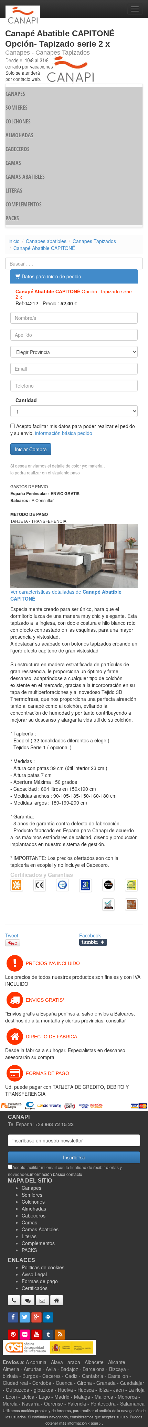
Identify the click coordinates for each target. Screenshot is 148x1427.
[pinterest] (13, 1334)
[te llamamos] (14, 1300)
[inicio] (56, 1300)
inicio (14, 241)
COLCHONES (18, 121)
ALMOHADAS (19, 135)
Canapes (31, 1187)
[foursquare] (48, 1317)
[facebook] (13, 1317)
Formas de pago (40, 1281)
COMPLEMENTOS (24, 204)
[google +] (36, 1317)
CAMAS (13, 163)
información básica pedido (63, 432)
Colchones (33, 1201)
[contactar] (42, 1300)
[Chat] (27, 1300)
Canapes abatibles (46, 241)
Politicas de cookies (43, 1267)
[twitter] (25, 1317)
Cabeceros (33, 1215)
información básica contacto (56, 1174)
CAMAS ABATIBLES (25, 176)
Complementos (38, 1243)
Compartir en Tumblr (93, 942)
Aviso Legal (34, 1274)
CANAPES (15, 94)
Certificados (34, 1288)
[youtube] (36, 1334)
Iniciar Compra (31, 449)
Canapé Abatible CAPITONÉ (44, 247)
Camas (29, 1222)
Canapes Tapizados (94, 241)
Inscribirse (74, 1157)
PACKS (12, 218)
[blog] (60, 1334)
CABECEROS (18, 149)
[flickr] (25, 1334)
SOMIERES (17, 107)
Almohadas (34, 1208)
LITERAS (14, 190)
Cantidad (26, 400)
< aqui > (94, 1423)
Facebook (90, 935)
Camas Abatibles (40, 1229)
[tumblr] (48, 1334)
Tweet (11, 935)
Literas (29, 1236)
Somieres (32, 1194)
